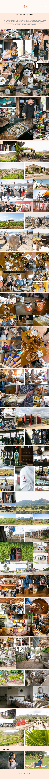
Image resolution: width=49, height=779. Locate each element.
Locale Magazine (30, 20)
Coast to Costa (22, 21)
